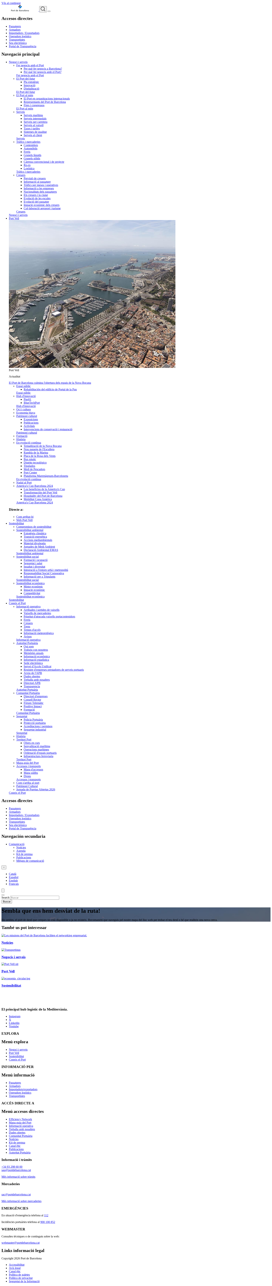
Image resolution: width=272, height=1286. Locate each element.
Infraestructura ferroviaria (38, 756)
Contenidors (31, 145)
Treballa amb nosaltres (37, 679)
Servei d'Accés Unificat (37, 666)
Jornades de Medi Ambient (39, 546)
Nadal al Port (24, 482)
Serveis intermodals (35, 118)
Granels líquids (32, 155)
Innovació (29, 85)
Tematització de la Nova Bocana (43, 446)
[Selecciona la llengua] (3, 867)
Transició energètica (35, 536)
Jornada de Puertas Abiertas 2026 (35, 789)
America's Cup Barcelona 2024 (34, 485)
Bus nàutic (30, 459)
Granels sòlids (32, 158)
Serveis (20, 111)
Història (21, 439)
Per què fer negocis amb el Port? (42, 72)
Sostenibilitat (16, 523)
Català (12, 873)
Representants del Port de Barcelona (45, 101)
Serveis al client (33, 135)
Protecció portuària (35, 722)
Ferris (27, 151)
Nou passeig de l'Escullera (39, 449)
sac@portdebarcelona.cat (16, 1194)
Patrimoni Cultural (27, 786)
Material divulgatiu (35, 543)
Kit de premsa (24, 854)
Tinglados (29, 465)
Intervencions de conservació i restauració (48, 429)
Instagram (14, 1016)
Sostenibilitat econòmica (30, 583)
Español (13, 877)
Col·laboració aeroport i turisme (42, 208)
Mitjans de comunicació (30, 860)
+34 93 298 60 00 (11, 1166)
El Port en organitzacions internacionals (47, 98)
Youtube (14, 1026)
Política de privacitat (21, 1278)
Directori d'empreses (36, 696)
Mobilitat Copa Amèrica (38, 499)
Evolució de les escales (37, 198)
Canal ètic (15, 1145)
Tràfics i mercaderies (28, 141)
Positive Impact (33, 706)
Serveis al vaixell (33, 125)
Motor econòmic (33, 586)
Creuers (20, 175)
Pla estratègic (31, 82)
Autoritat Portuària (27, 643)
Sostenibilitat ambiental (29, 530)
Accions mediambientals (38, 540)
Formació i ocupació (36, 560)
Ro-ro (27, 165)
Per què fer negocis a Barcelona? (43, 68)
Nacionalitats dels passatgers (40, 191)
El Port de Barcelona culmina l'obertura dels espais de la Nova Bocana (50, 382)
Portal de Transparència (22, 46)
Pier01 (27, 399)
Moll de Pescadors (34, 469)
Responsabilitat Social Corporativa (44, 573)
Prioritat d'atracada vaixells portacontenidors (49, 616)
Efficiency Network (20, 1119)
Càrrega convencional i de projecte (44, 161)
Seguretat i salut (33, 563)
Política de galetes (19, 1274)
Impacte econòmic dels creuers (41, 205)
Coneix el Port (17, 603)
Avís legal (15, 1268)
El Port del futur (25, 78)
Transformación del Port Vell (40, 492)
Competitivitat (32, 593)
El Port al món (24, 95)
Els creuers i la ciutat (36, 195)
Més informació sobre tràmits (18, 1176)
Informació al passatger (37, 181)
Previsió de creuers (35, 178)
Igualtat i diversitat (34, 566)
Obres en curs (32, 742)
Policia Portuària (33, 719)
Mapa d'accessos (33, 769)
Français (14, 883)
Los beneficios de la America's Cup (44, 489)
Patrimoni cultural (26, 416)
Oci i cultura (23, 409)
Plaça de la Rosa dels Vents (40, 455)
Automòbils (30, 148)
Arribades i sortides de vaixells (41, 609)
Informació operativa (28, 606)
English (13, 880)
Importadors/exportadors (23, 1089)
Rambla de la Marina (36, 452)
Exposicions (31, 419)
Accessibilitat (16, 1264)
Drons (27, 776)
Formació (21, 436)
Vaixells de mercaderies (37, 613)
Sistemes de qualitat (35, 131)
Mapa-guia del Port (27, 762)
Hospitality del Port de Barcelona (43, 495)
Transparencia (32, 686)
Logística (29, 168)
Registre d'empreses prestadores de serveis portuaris (54, 669)
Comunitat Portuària (28, 693)
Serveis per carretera (35, 121)
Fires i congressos (34, 105)
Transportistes (17, 39)
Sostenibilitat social (27, 556)
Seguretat (21, 716)
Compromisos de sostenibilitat (33, 526)
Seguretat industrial (35, 729)
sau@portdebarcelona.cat (16, 1170)
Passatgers (15, 26)
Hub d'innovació (26, 396)
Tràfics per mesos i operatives (41, 185)
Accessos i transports (28, 766)
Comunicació (16, 844)
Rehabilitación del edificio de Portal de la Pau (50, 389)
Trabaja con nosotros (36, 649)
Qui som (29, 646)
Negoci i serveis (18, 62)
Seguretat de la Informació (24, 1281)
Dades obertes (32, 676)
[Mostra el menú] (49, 11)
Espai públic (23, 386)
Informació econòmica (37, 656)
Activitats (29, 426)
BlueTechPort (32, 402)
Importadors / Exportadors (24, 33)
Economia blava (25, 412)
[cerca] (43, 9)
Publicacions (31, 422)
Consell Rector (32, 699)
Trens (27, 626)
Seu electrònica (18, 43)
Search (5, 897)
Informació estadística (36, 659)
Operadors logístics (20, 36)
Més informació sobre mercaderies (21, 1201)
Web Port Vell (24, 520)
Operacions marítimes (36, 749)
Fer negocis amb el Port (30, 65)
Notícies (21, 847)
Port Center (30, 472)
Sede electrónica (33, 663)
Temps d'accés (32, 629)
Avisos (28, 636)
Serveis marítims (33, 115)
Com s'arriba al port (27, 782)
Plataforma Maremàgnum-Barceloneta (46, 475)
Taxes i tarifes (32, 128)
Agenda (21, 850)
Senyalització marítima (37, 746)
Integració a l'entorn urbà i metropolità (46, 569)
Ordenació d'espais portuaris (40, 752)
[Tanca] (2, 895)
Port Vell (14, 218)
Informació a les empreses (39, 188)
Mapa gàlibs (31, 772)
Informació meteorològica (39, 633)
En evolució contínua (28, 442)
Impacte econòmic (34, 589)
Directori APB (32, 683)
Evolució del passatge (36, 201)
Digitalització (31, 88)
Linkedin (14, 1023)
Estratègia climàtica (35, 533)
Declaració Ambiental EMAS (41, 550)
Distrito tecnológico (35, 462)
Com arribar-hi (24, 516)
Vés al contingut (11, 3)
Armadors (15, 29)
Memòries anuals (33, 653)
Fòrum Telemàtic (33, 703)
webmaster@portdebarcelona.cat (20, 1242)
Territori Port (23, 739)
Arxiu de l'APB (33, 673)
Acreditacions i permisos (38, 726)
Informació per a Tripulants (39, 576)
